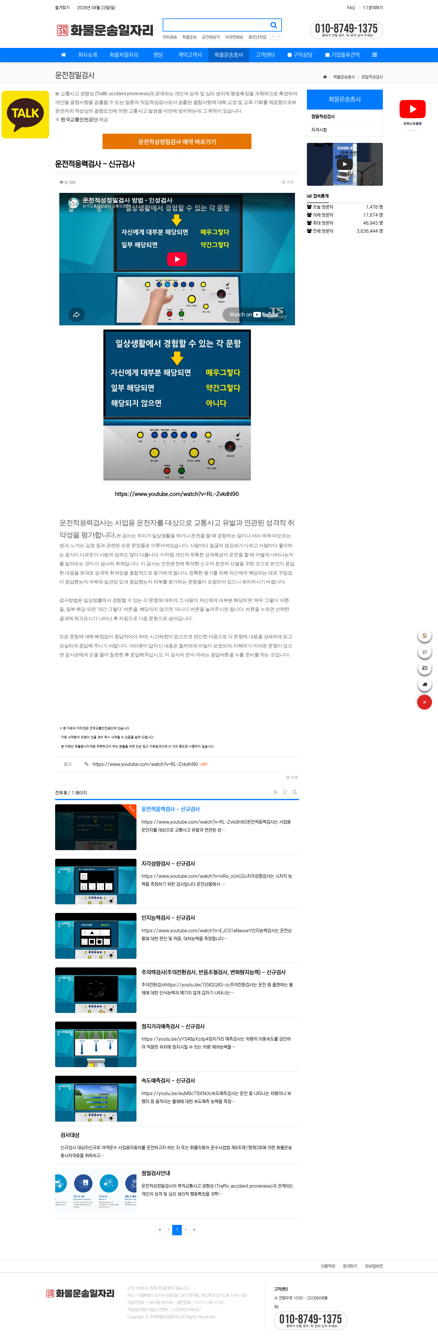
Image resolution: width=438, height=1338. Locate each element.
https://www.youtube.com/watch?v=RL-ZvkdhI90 (177, 494)
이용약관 (328, 1266)
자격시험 (319, 129)
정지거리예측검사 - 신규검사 (173, 1027)
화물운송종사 (344, 77)
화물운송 (189, 37)
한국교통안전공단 (79, 119)
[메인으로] (63, 55)
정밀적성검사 (372, 77)
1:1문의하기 (373, 7)
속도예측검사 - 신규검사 (168, 1081)
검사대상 (70, 1135)
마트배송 (170, 37)
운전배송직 (211, 37)
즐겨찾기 (62, 7)
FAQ (351, 7)
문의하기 (350, 1266)
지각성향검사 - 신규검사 (168, 864)
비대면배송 (234, 37)
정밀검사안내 (156, 1173)
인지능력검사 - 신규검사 (168, 918)
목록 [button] (289, 182)
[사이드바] (374, 55)
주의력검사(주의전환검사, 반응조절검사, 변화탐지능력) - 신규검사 (214, 972)
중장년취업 (257, 37)
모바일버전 (374, 1266)
